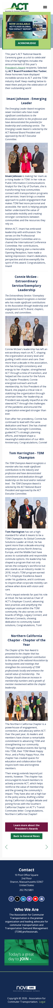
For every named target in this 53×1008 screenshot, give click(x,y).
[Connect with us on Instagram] (29, 898)
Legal (42, 1001)
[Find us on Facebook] (11, 898)
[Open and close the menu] (40, 7)
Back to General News (27, 836)
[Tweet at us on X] (17, 898)
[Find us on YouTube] (35, 898)
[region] (47, 847)
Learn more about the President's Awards (27, 827)
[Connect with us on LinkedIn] (23, 898)
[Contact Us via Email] (41, 898)
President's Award (15, 67)
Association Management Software (26, 990)
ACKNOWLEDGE (27, 43)
